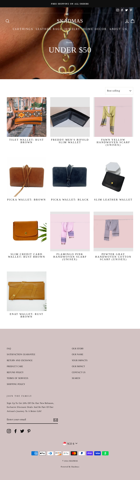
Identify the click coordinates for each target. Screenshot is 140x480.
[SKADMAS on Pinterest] (29, 431)
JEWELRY (72, 29)
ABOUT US (118, 29)
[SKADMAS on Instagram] (9, 431)
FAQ (9, 348)
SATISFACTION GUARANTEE (21, 354)
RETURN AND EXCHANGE (19, 360)
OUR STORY (78, 348)
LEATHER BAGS (49, 29)
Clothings (23, 29)
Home (69, 42)
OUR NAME (77, 354)
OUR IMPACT (78, 366)
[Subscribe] (55, 419)
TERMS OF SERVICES (17, 378)
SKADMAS (70, 21)
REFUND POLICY (15, 372)
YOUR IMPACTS (79, 360)
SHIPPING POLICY (16, 384)
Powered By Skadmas (70, 467)
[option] (70, 4)
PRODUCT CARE (15, 366)
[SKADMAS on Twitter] (22, 431)
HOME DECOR (95, 29)
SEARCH (76, 378)
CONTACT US (78, 372)
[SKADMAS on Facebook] (15, 431)
